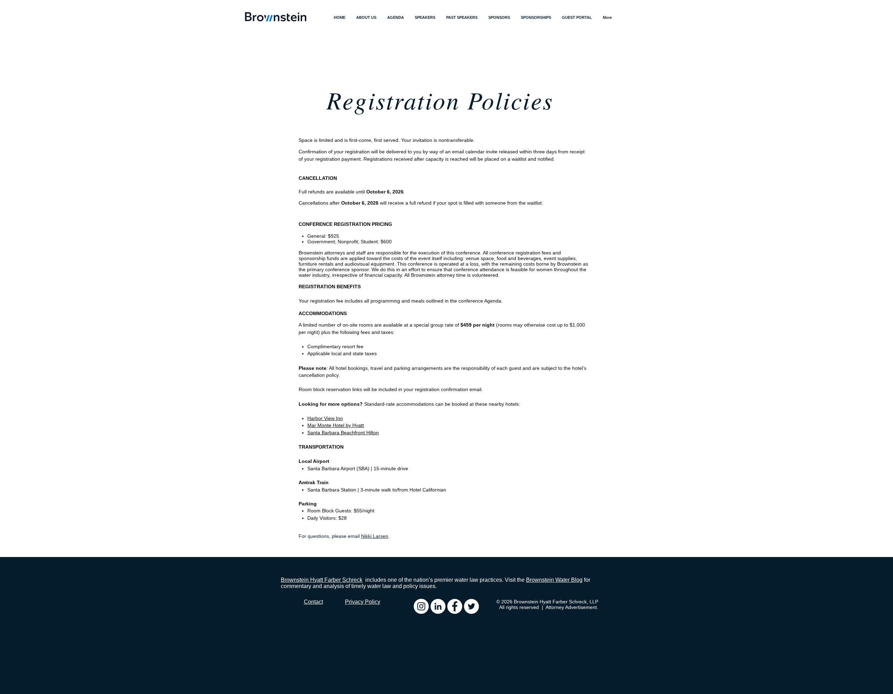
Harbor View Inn (325, 418)
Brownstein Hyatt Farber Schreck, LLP (556, 601)
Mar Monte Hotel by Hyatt (335, 425)
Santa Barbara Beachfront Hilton (343, 432)
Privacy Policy (362, 602)
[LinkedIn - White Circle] (437, 606)
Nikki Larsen (374, 536)
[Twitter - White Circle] (471, 606)
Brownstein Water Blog (554, 580)
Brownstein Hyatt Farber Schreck (321, 580)
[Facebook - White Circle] (454, 606)
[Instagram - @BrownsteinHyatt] (421, 606)
